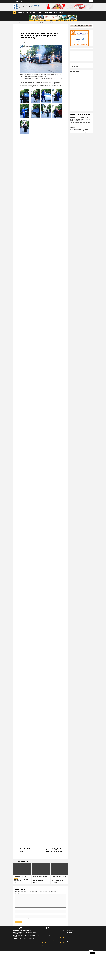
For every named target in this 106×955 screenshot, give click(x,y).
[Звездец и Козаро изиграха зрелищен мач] (22, 868)
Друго (71, 86)
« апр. (41, 948)
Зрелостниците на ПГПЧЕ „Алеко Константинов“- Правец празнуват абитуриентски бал (54, 850)
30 (45, 945)
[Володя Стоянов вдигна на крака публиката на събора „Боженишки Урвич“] (41, 868)
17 (49, 940)
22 (42, 942)
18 (53, 940)
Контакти (61, 12)
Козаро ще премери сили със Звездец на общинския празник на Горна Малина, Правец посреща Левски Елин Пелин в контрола (80, 131)
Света (71, 102)
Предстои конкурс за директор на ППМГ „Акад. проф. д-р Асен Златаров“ (58, 879)
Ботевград (28, 12)
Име (16, 909)
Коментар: (18, 893)
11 (53, 937)
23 (45, 942)
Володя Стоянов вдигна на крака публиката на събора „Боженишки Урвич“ (40, 879)
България (72, 80)
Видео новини (48, 12)
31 (49, 945)
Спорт (25, 876)
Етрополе (40, 12)
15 (42, 940)
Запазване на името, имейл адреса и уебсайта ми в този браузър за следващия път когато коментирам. (40, 918)
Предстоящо (73, 99)
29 (42, 945)
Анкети (55, 12)
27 (60, 942)
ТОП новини (16, 877)
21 (63, 940)
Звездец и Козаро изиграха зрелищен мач (21, 880)
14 (63, 937)
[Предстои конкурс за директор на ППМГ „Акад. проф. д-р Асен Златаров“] (59, 868)
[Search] (92, 12)
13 (60, 937)
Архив (72, 64)
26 (56, 942)
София (71, 103)
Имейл (16, 913)
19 (56, 940)
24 (49, 942)
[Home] (14, 12)
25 (53, 942)
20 (60, 940)
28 (63, 942)
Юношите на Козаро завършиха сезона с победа (29, 850)
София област (20, 12)
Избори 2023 (73, 90)
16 (45, 940)
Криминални (72, 94)
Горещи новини (39, 876)
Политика (72, 95)
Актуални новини (73, 74)
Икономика (72, 92)
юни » (46, 948)
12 (56, 937)
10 (49, 937)
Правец (34, 12)
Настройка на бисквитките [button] (83, 953)
